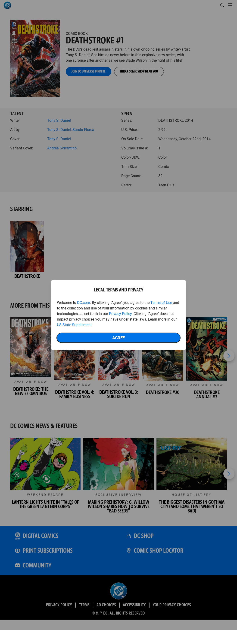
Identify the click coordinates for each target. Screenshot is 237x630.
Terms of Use (161, 302)
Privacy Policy (120, 314)
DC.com (83, 302)
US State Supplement (74, 325)
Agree (118, 337)
